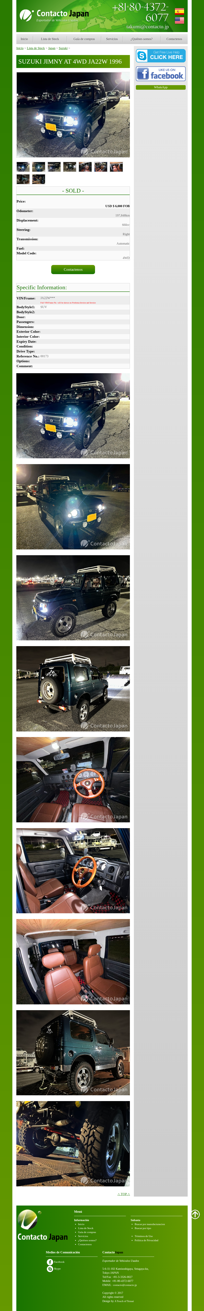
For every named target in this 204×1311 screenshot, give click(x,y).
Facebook (59, 1261)
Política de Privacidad (146, 1240)
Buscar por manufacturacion (150, 1224)
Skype (57, 1268)
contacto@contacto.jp (125, 1284)
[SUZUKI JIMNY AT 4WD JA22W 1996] (73, 114)
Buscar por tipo (143, 1228)
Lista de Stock (50, 39)
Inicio (24, 39)
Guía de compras (84, 39)
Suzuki (63, 48)
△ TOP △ (124, 1194)
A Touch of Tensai (124, 1301)
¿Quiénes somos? (142, 39)
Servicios (112, 39)
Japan (51, 48)
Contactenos (174, 39)
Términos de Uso (144, 1236)
